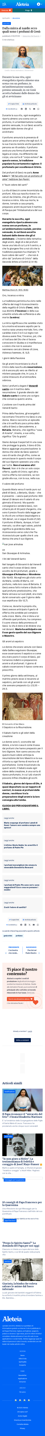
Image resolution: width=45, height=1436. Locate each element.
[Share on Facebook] (22, 109)
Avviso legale (22, 1416)
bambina (8, 1261)
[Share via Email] (34, 109)
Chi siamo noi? (22, 1412)
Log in (30, 1031)
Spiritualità (6, 18)
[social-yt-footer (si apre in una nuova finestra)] (16, 1400)
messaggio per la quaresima (14, 1180)
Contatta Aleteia (22, 1424)
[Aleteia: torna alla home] (22, 4)
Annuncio (22, 1382)
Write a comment (22, 1040)
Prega (27, 10)
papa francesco (10, 1221)
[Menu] (8, 4)
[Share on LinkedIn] (26, 109)
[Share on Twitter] (30, 109)
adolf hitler (8, 1136)
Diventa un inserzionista (22, 1420)
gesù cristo (8, 936)
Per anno (22, 1392)
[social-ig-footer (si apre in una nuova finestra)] (29, 1400)
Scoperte (22, 1365)
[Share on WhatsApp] (38, 109)
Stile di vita (22, 1359)
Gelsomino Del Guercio (30, 36)
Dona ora (5, 10)
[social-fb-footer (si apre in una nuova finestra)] (20, 1400)
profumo (19, 936)
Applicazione (22, 1379)
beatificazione (10, 1092)
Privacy (22, 1428)
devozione (16, 18)
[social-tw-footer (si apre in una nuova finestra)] (25, 1400)
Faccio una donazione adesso (19, 999)
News (22, 1355)
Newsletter (22, 1375)
